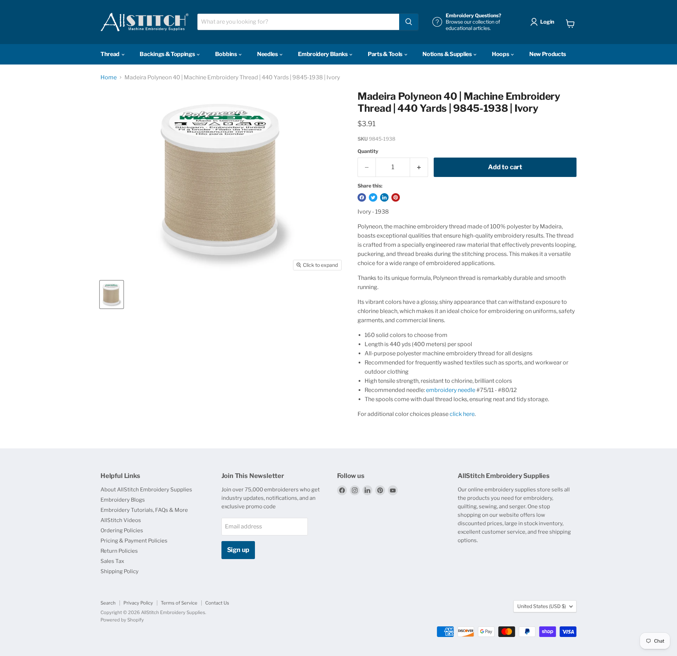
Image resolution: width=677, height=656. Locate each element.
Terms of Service (179, 603)
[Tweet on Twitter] (373, 197)
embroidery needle (450, 390)
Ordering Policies (121, 530)
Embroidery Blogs (122, 500)
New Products (547, 54)
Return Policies (119, 551)
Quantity (368, 151)
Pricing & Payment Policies (133, 541)
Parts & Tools (385, 54)
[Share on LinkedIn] (384, 197)
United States (541, 606)
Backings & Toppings (168, 54)
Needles (268, 54)
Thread (110, 54)
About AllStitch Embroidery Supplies (146, 489)
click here (462, 414)
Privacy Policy (138, 603)
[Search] (408, 22)
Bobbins (226, 54)
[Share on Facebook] (362, 197)
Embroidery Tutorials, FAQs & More (144, 510)
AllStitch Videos (120, 520)
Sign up (238, 549)
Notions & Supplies (447, 54)
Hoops (501, 54)
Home (108, 77)
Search (108, 603)
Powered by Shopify (122, 620)
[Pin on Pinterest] (395, 197)
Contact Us (217, 603)
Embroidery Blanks (323, 54)
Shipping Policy (119, 571)
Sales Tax (112, 561)
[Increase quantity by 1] (419, 167)
